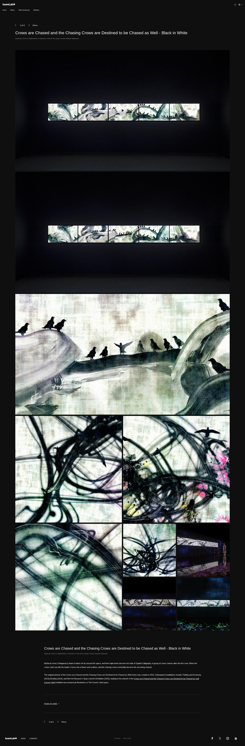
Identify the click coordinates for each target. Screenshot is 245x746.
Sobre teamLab (24, 10)
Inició (4, 10)
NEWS (23, 738)
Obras (12, 10)
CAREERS (33, 738)
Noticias (36, 10)
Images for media (50, 704)
